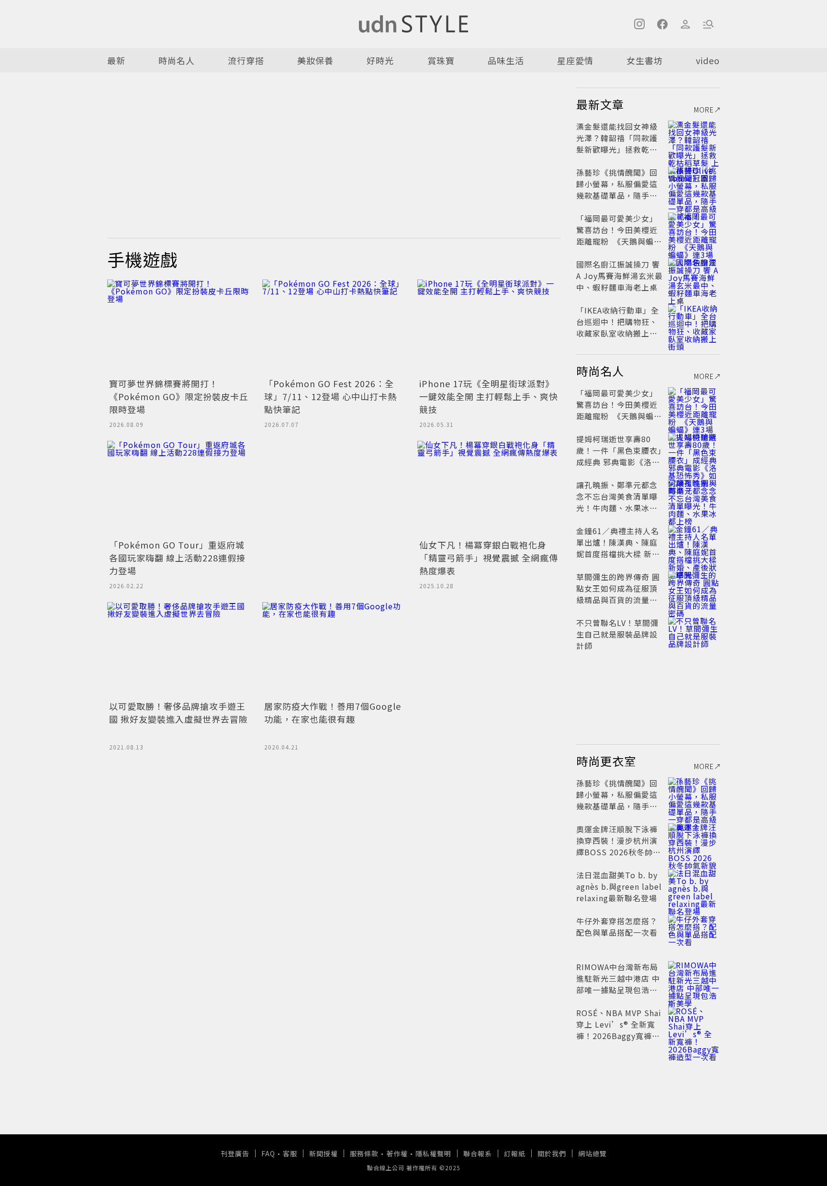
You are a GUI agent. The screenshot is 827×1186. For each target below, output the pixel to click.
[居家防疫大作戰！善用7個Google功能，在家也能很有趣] (334, 650)
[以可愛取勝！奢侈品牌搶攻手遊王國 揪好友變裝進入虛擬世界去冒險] (179, 650)
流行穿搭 (246, 60)
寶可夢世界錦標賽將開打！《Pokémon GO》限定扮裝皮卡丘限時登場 (178, 396)
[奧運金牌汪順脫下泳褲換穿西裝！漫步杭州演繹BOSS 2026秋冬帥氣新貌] (694, 840)
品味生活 (506, 60)
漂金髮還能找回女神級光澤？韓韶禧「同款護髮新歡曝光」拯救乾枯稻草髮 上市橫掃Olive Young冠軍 (617, 149)
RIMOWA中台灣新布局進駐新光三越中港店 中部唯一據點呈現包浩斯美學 (618, 984)
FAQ (268, 1153)
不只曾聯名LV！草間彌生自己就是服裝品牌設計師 (617, 634)
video (708, 60)
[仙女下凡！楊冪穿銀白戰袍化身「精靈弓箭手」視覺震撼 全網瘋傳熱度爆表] (489, 489)
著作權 (397, 1153)
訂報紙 (514, 1153)
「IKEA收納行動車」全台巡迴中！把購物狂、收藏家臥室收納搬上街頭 (617, 327)
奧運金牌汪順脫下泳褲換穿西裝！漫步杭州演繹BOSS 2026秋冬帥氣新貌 (618, 846)
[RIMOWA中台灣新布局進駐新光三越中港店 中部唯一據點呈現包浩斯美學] (694, 978)
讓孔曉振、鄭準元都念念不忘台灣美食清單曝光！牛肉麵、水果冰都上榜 (617, 502)
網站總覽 (592, 1153)
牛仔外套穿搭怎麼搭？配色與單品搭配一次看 (617, 926)
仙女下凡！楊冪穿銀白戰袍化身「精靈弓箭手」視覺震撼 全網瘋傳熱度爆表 (488, 557)
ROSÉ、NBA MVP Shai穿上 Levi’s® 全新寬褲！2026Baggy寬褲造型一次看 (618, 1030)
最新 (116, 60)
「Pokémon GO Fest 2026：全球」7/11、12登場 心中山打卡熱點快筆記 (330, 396)
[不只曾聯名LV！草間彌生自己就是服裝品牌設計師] (694, 634)
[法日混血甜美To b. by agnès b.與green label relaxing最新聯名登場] (694, 886)
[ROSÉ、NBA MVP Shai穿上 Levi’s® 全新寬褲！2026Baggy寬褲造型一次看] (694, 1024)
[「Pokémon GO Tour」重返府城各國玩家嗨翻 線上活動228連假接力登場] (179, 489)
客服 (290, 1153)
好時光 (380, 60)
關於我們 (551, 1153)
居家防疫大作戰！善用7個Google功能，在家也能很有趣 (332, 712)
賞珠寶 (441, 60)
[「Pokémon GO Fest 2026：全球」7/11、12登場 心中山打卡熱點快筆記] (334, 327)
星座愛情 (575, 60)
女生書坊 (644, 60)
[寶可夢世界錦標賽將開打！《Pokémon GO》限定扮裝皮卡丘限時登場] (179, 327)
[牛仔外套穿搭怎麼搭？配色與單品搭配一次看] (694, 932)
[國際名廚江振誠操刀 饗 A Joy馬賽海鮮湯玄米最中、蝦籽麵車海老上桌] (694, 275)
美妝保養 (315, 60)
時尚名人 (176, 60)
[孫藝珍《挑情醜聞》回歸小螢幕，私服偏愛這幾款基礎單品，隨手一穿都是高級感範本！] (694, 184)
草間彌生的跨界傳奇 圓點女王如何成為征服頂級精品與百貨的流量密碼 (618, 594)
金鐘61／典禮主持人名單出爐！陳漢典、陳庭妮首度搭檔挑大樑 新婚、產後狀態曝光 (617, 548)
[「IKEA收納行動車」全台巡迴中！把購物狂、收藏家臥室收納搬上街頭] (694, 321)
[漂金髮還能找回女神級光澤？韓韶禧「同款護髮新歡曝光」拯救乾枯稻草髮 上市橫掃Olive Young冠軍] (694, 138)
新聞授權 (323, 1153)
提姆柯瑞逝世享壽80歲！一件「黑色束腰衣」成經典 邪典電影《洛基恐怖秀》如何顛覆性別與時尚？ (619, 462)
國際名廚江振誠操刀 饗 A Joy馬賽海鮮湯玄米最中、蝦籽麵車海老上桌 (619, 275)
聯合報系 (477, 1153)
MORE (704, 109)
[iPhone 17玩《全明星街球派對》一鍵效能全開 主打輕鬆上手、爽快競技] (489, 327)
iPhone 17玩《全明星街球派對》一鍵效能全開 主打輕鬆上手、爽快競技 (488, 396)
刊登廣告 (235, 1153)
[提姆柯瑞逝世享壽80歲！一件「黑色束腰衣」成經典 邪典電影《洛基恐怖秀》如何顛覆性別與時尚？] (694, 450)
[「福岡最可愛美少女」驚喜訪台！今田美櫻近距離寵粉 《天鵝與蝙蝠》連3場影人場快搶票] (694, 230)
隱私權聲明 (433, 1153)
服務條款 (364, 1153)
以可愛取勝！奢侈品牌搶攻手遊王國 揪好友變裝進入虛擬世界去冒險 (178, 712)
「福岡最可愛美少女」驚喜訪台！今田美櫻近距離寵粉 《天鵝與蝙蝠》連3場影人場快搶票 (619, 235)
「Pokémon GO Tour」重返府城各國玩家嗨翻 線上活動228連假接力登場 (177, 557)
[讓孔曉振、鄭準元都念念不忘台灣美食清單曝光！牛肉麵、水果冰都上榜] (694, 496)
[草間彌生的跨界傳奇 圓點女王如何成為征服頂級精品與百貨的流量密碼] (694, 588)
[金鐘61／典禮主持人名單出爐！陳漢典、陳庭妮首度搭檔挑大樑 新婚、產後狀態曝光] (694, 542)
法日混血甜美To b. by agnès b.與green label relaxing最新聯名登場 (619, 886)
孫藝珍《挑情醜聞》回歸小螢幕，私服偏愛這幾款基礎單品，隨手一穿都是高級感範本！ (617, 190)
